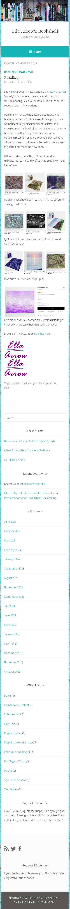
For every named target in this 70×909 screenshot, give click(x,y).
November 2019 (13, 662)
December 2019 (13, 653)
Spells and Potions (15, 780)
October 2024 (12, 531)
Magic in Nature (13, 733)
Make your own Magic (19, 71)
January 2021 (12, 634)
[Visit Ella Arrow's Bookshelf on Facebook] (20, 849)
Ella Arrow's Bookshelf (35, 31)
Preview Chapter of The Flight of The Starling (30, 497)
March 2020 (10, 643)
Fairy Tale (9, 724)
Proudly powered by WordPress (33, 898)
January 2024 (12, 559)
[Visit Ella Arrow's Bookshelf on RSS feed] (6, 849)
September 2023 (14, 568)
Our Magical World (14, 459)
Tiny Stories (11, 789)
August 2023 (11, 578)
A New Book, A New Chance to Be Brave (27, 450)
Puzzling (11, 78)
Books (7, 695)
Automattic (46, 902)
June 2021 (10, 615)
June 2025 (10, 521)
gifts (35, 383)
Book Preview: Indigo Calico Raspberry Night (30, 441)
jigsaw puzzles (56, 91)
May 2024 (9, 540)
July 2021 (9, 606)
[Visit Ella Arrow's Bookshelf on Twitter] (13, 849)
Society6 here (42, 333)
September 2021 (14, 596)
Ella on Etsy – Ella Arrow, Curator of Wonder (29, 493)
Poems (8, 770)
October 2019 (12, 671)
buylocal (26, 383)
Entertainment (12, 714)
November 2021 (13, 587)
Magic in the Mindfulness (18, 742)
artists (16, 383)
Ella (30, 82)
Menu (37, 51)
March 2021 (10, 624)
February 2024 (12, 550)
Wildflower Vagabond (32, 483)
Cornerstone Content (16, 705)
